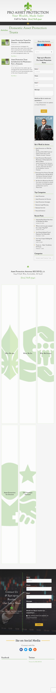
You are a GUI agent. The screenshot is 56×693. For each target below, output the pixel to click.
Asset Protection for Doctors (43, 199)
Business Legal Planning (42, 205)
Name (37, 69)
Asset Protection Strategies (43, 202)
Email (36, 82)
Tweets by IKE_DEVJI (35, 662)
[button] (28, 23)
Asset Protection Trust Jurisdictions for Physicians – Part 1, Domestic (21, 62)
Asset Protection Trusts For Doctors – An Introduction (21, 41)
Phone (36, 76)
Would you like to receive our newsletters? (43, 99)
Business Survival (40, 208)
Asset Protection (40, 196)
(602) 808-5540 (35, 19)
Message (37, 89)
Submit (44, 111)
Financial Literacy (40, 211)
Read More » (14, 56)
